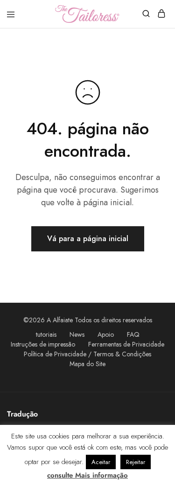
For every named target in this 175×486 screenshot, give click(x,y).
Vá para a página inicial (87, 238)
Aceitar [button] (100, 462)
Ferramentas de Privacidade (126, 344)
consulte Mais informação (87, 475)
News (77, 334)
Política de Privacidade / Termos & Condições (87, 354)
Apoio (106, 334)
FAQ (133, 334)
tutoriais (46, 334)
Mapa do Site (87, 363)
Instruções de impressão (43, 344)
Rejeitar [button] (135, 462)
